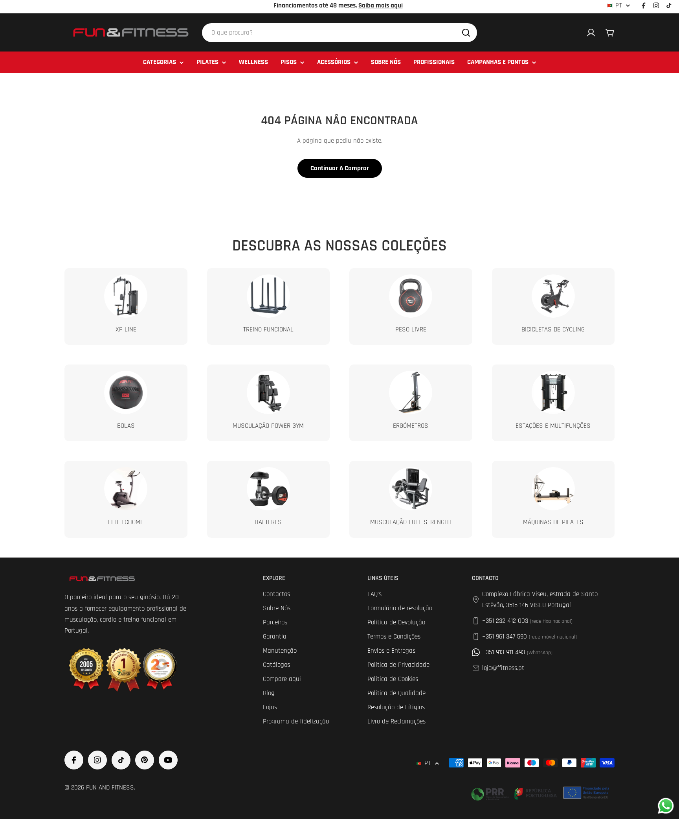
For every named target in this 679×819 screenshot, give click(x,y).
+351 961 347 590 (529, 636)
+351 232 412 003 (527, 621)
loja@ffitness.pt (503, 668)
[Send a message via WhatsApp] (666, 806)
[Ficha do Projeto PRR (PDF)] (541, 792)
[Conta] (591, 32)
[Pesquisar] (466, 32)
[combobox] (339, 32)
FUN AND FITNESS (110, 787)
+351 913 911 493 (517, 652)
